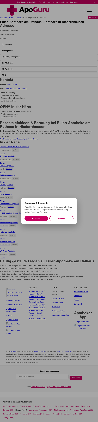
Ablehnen (61, 218)
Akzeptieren (36, 218)
